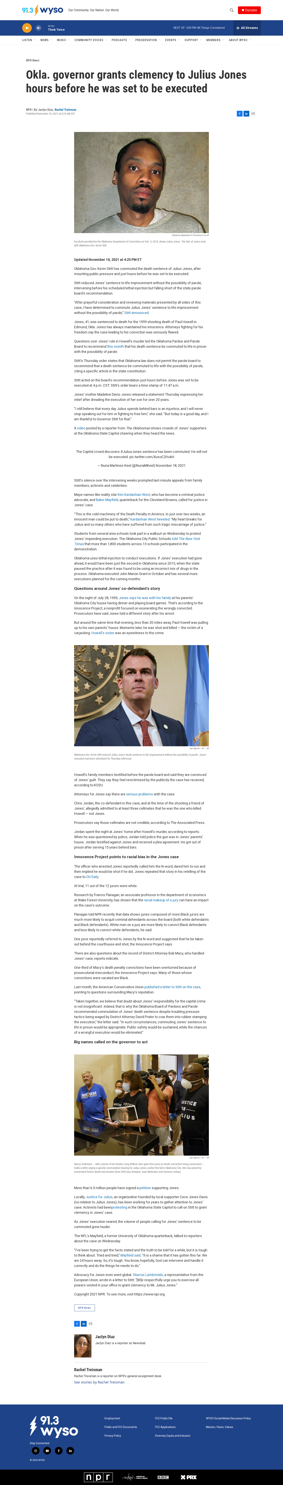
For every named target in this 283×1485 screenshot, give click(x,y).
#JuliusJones (131, 452)
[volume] (38, 28)
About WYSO (238, 40)
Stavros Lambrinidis (148, 1275)
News (44, 40)
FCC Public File (163, 1418)
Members (213, 40)
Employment (112, 1418)
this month (115, 346)
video (81, 428)
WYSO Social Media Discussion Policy (228, 1418)
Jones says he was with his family (145, 598)
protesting (119, 1207)
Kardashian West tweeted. (150, 519)
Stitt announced (136, 313)
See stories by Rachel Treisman (99, 1382)
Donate (251, 10)
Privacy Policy (113, 1435)
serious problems (139, 794)
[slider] (44, 28)
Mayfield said (131, 1255)
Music (61, 40)
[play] (27, 28)
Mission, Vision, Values (219, 1427)
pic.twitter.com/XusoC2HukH (151, 457)
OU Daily (92, 877)
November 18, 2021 (171, 465)
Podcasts (119, 40)
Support (191, 40)
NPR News (32, 60)
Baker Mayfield (107, 500)
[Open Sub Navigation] (35, 40)
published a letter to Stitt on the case (172, 987)
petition (145, 1188)
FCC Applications (165, 1427)
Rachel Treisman (65, 110)
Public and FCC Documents (121, 1427)
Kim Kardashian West (134, 495)
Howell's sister (102, 633)
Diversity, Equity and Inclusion (172, 1435)
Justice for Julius (99, 1197)
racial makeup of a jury (161, 900)
